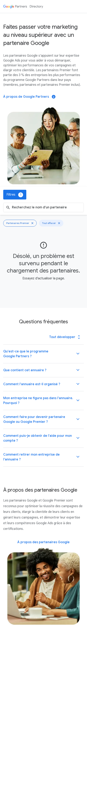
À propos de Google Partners (29, 97)
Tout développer (65, 337)
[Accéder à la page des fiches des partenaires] (23, 6)
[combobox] (47, 207)
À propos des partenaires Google (43, 542)
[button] (43, 354)
